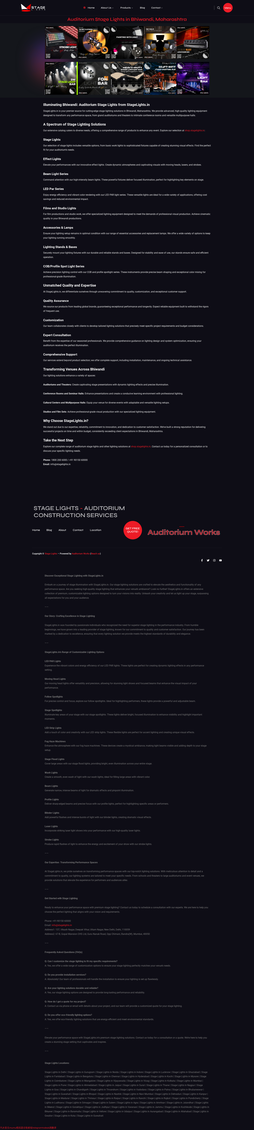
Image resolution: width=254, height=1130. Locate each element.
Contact (156, 7)
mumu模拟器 (16, 1127)
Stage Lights (51, 553)
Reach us (95, 553)
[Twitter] (208, 560)
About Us (106, 7)
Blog (142, 7)
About (62, 530)
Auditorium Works (184, 532)
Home (91, 7)
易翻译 (52, 1127)
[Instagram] (214, 560)
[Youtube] (220, 560)
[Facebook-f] (202, 560)
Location (95, 530)
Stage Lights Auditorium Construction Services (79, 512)
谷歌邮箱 (28, 1127)
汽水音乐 (4, 1127)
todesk (45, 1127)
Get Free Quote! (133, 530)
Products (125, 7)
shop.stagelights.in (194, 130)
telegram (37, 1127)
